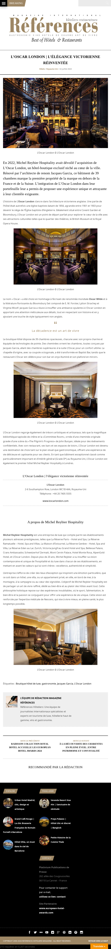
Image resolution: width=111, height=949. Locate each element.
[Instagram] (81, 932)
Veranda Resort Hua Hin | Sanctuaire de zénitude (61, 804)
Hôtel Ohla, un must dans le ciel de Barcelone (25, 846)
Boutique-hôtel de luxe (28, 683)
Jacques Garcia (65, 683)
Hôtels (42, 69)
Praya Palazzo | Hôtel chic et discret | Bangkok (61, 823)
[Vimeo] (52, 932)
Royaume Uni (52, 69)
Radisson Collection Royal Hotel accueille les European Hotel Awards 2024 (30, 747)
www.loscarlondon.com (56, 500)
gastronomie (49, 683)
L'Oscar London (82, 683)
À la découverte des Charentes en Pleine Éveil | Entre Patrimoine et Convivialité (81, 747)
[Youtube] (46, 932)
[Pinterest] (75, 932)
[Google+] (58, 932)
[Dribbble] (64, 932)
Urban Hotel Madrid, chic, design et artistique (25, 804)
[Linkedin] (70, 932)
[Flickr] (41, 932)
